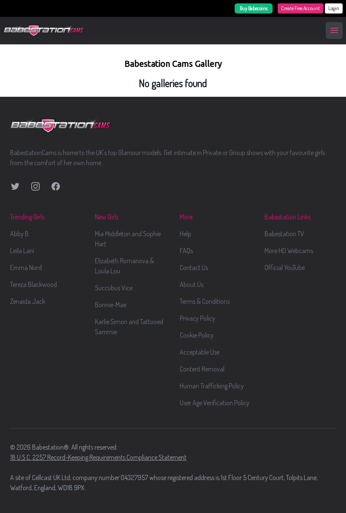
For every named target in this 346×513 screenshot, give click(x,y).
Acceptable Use (199, 352)
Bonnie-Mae (110, 304)
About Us (191, 284)
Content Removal (202, 369)
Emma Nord (26, 267)
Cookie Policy (197, 335)
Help (185, 233)
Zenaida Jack (27, 301)
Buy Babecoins (254, 8)
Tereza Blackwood (33, 284)
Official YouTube (285, 267)
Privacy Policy (197, 318)
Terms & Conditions (205, 301)
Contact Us (194, 267)
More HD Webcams (289, 250)
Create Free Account (300, 8)
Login (333, 8)
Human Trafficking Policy (212, 386)
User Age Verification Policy (214, 402)
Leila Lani (22, 250)
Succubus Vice (113, 288)
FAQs (186, 250)
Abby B (19, 233)
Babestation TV (284, 233)
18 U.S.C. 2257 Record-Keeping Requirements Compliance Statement (98, 457)
